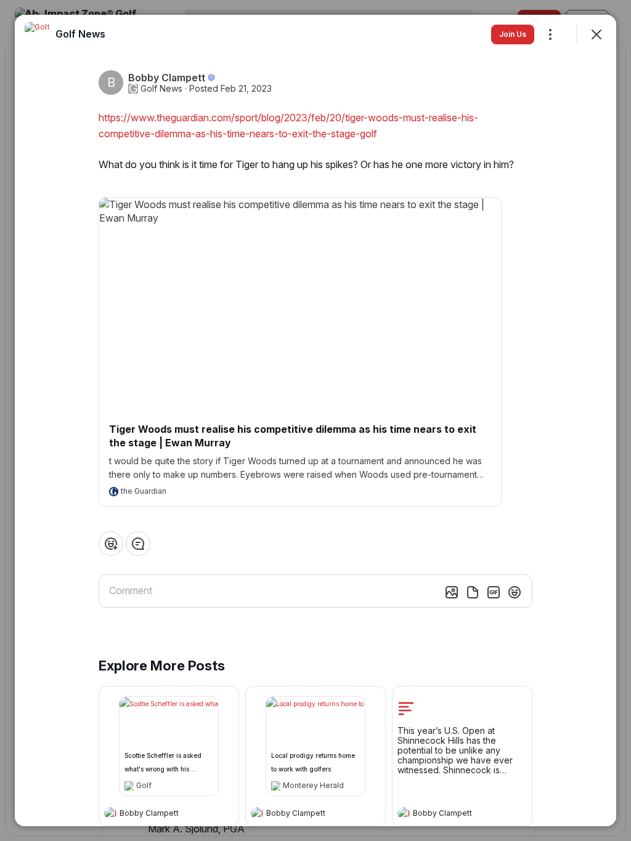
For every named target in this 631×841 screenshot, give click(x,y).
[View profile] (110, 813)
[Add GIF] (493, 592)
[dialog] (315, 420)
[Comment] (138, 543)
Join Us (512, 34)
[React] (111, 543)
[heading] (156, 814)
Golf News (161, 89)
